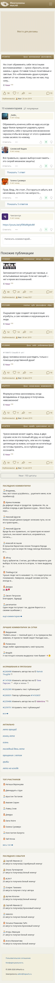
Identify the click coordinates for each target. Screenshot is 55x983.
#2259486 (7, 701)
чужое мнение (41, 426)
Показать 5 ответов (17, 204)
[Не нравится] (51, 141)
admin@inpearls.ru (24, 974)
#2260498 (7, 671)
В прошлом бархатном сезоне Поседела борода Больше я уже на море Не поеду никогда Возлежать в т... (27, 549)
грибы (6, 761)
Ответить (7, 142)
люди (34, 345)
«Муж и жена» (20, 683)
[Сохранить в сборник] (14, 93)
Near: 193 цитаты (27, 475)
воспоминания (34, 57)
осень (5, 742)
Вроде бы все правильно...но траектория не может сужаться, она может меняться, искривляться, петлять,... (26, 534)
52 (8, 332)
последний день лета (13, 748)
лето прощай (10, 729)
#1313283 (6, 305)
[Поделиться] (23, 93)
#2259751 (7, 707)
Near (7, 85)
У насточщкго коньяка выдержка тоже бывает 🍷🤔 (27, 655)
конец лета (9, 735)
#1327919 (6, 426)
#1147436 (7, 680)
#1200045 (6, 345)
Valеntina (41, 701)
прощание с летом (12, 755)
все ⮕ (5, 713)
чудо (33, 305)
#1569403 (6, 259)
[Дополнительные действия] (30, 93)
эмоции (38, 259)
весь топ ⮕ (8, 845)
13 (18, 372)
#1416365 (35, 695)
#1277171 (6, 386)
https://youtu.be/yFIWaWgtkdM (19, 224)
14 (18, 332)
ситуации (46, 259)
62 (8, 372)
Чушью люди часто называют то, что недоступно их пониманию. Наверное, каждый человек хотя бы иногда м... (27, 578)
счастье (26, 305)
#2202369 (7, 689)
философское (46, 57)
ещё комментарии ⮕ (12, 616)
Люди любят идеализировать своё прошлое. (23, 646)
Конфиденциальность (14, 963)
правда (32, 426)
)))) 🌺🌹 (6, 589)
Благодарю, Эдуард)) (12, 598)
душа (25, 57)
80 (8, 292)
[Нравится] (4, 93)
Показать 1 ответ (16, 172)
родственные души (45, 345)
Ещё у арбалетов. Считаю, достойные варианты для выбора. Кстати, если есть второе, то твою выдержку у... (27, 563)
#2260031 (7, 695)
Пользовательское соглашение (18, 958)
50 (8, 93)
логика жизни (34, 386)
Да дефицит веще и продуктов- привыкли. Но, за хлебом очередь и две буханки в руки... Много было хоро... (27, 508)
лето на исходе (10, 768)
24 (18, 292)
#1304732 (6, 57)
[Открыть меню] (50, 4)
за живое (51, 426)
